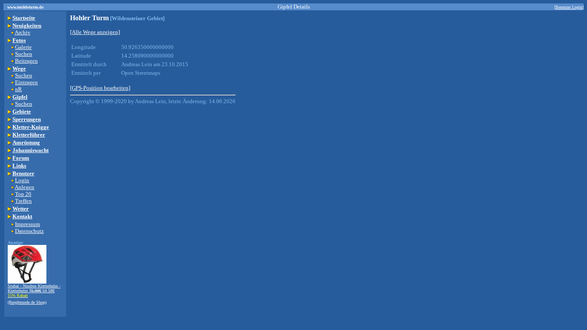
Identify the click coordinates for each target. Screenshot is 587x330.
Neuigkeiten (26, 25)
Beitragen (26, 61)
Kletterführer (28, 134)
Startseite (23, 18)
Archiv (23, 32)
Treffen (23, 201)
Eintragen (26, 82)
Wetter (20, 208)
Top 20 (23, 194)
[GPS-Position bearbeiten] (100, 88)
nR (18, 89)
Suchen (23, 54)
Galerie (23, 47)
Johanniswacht (30, 150)
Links (19, 165)
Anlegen (24, 187)
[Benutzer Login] (569, 7)
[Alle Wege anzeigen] (95, 32)
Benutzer (23, 173)
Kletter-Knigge (30, 127)
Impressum (27, 224)
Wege (19, 68)
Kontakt (22, 216)
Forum (20, 158)
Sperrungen (26, 119)
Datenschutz (29, 231)
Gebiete (21, 111)
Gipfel (20, 97)
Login (22, 180)
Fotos (19, 40)
